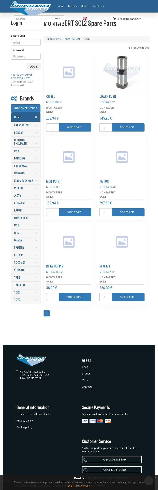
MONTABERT (21, 218)
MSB (16, 225)
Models (85, 6)
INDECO (18, 188)
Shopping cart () (128, 19)
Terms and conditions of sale (33, 414)
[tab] (25, 117)
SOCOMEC (19, 262)
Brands (72, 6)
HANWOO (19, 173)
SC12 (87, 39)
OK (70, 486)
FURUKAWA (20, 166)
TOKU (17, 292)
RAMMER (19, 247)
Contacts (98, 6)
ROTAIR (18, 255)
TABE (17, 277)
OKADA (18, 240)
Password (17, 50)
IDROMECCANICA (23, 181)
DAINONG (19, 158)
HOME (17, 117)
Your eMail (18, 36)
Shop (62, 6)
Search (58, 18)
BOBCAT (19, 133)
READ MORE (83, 487)
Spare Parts (53, 39)
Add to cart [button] (73, 127)
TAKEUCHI (20, 285)
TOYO (17, 300)
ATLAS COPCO (22, 125)
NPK (16, 233)
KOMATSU (19, 203)
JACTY (17, 195)
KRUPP (18, 210)
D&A (16, 151)
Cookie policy (24, 427)
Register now (101, 19)
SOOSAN (19, 270)
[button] (86, 19)
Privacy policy (24, 421)
